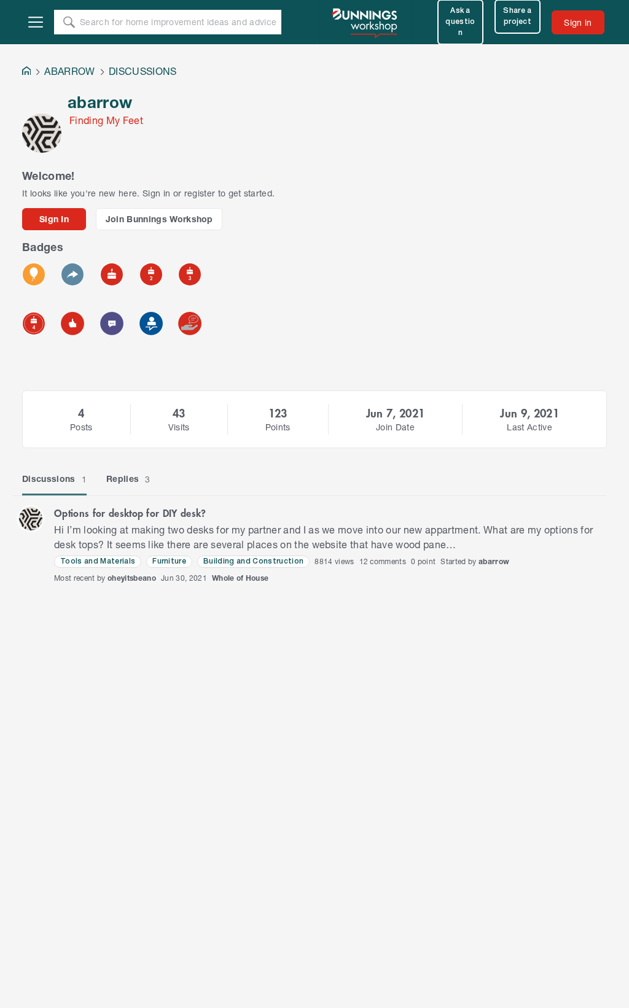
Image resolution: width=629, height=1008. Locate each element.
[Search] (69, 22)
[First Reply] (72, 274)
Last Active (529, 427)
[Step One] (151, 323)
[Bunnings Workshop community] (365, 22)
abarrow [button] (494, 561)
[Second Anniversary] (151, 274)
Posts (81, 427)
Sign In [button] (54, 219)
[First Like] (72, 323)
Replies (128, 478)
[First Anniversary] (111, 274)
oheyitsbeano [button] (131, 578)
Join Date (395, 427)
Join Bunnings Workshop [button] (159, 219)
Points (278, 427)
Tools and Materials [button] (97, 561)
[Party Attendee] (33, 274)
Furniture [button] (169, 561)
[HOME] (26, 72)
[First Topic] (111, 323)
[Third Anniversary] (189, 274)
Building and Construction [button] (253, 561)
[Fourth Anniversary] (33, 323)
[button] (30, 518)
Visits (179, 427)
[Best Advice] (189, 323)
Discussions (54, 478)
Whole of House (240, 578)
